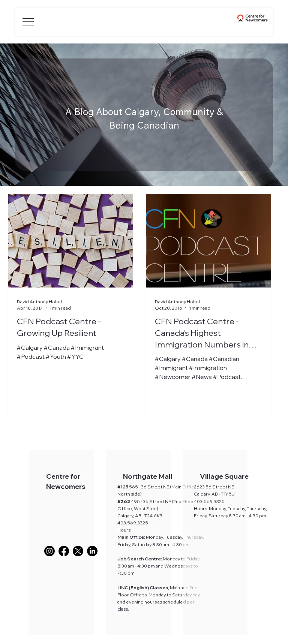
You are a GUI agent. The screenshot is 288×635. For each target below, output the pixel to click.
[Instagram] (49, 551)
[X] (78, 551)
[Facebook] (63, 551)
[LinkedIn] (92, 551)
